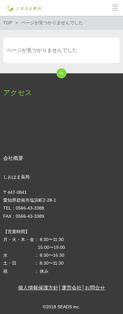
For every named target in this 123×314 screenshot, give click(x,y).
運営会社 (72, 287)
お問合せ (95, 287)
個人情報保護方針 (38, 287)
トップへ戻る (61, 73)
